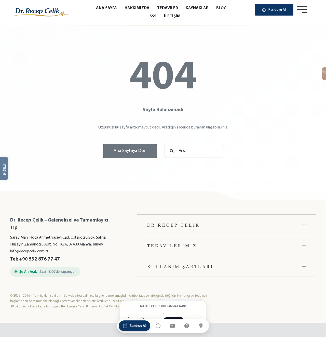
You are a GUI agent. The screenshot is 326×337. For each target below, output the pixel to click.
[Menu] (302, 9)
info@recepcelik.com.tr (29, 251)
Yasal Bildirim (87, 306)
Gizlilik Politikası (110, 306)
